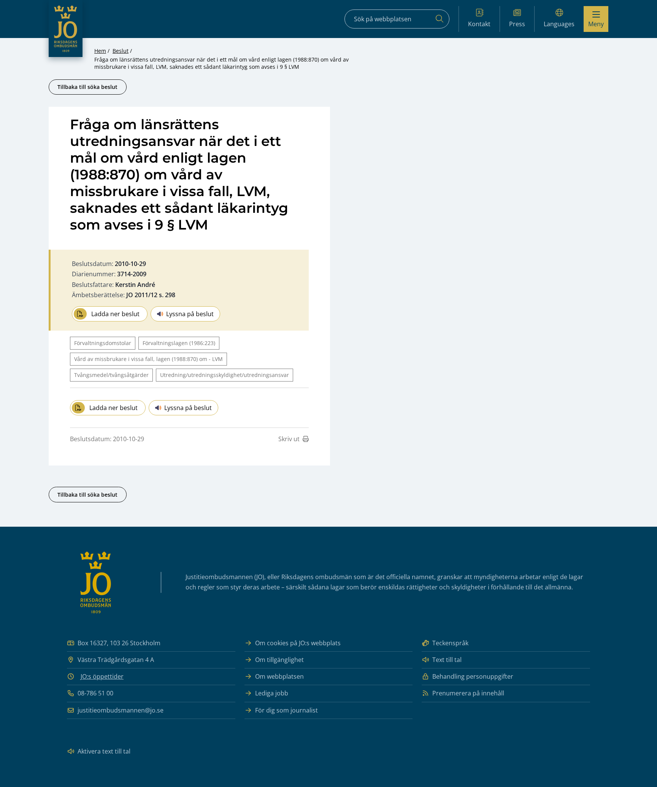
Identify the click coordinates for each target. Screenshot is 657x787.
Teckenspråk (450, 643)
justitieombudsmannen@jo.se (120, 710)
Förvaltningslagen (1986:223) (179, 343)
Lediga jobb (271, 693)
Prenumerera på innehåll (468, 693)
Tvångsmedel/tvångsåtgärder (111, 374)
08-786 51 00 (95, 693)
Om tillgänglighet (279, 660)
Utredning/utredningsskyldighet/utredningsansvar (224, 374)
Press (517, 24)
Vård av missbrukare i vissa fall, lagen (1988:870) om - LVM (148, 359)
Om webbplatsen (279, 676)
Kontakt (479, 24)
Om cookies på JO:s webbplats (298, 643)
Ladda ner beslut (115, 314)
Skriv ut (289, 439)
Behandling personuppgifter (472, 676)
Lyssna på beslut (190, 314)
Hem (100, 50)
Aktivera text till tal (104, 751)
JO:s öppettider (102, 676)
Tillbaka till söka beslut (87, 86)
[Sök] (439, 19)
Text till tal (447, 660)
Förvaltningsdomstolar (102, 343)
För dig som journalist (286, 710)
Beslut (121, 50)
